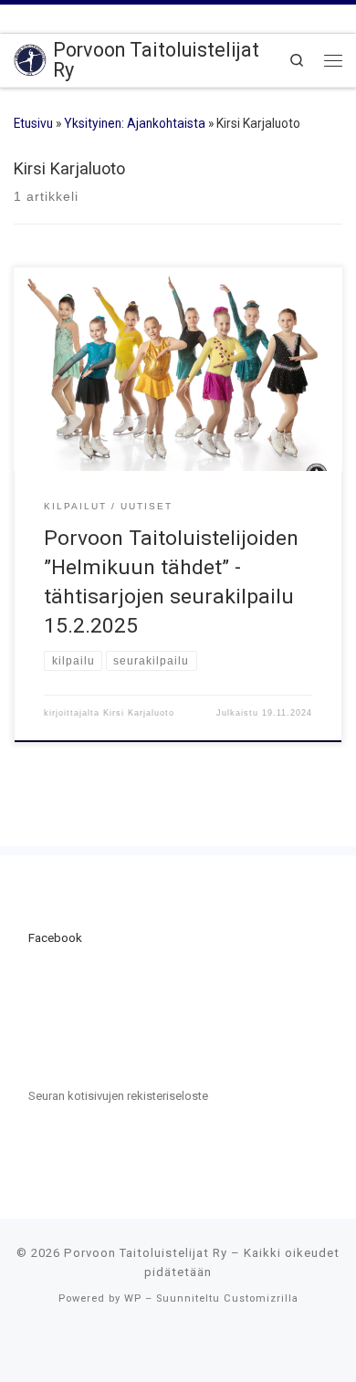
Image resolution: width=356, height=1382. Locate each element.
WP (132, 1298)
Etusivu (33, 123)
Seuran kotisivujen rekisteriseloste (118, 1096)
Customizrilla (261, 1298)
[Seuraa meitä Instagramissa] (52, 17)
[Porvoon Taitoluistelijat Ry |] (30, 58)
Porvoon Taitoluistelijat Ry (145, 1253)
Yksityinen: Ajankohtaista (134, 123)
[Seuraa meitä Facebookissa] (21, 17)
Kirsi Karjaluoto (138, 712)
